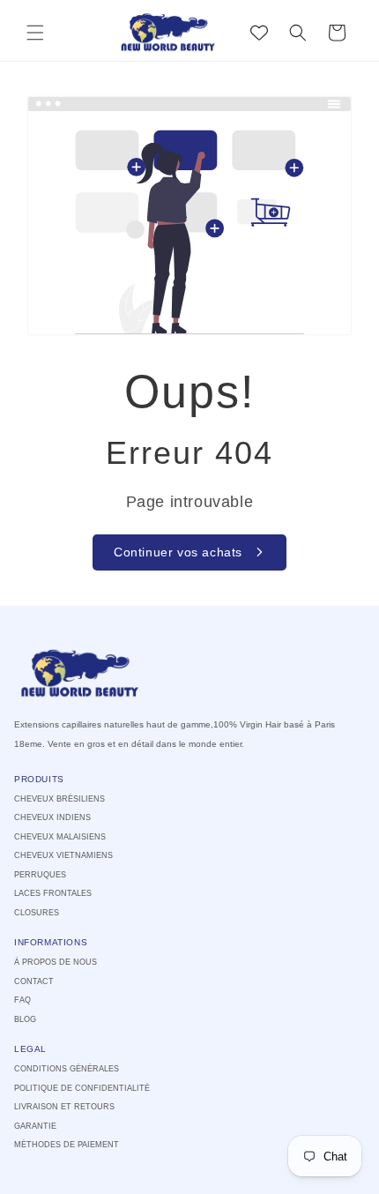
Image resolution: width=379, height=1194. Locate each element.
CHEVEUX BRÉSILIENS (59, 799)
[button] (35, 32)
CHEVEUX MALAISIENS (60, 836)
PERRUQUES (40, 874)
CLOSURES (36, 912)
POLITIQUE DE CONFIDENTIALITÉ (82, 1088)
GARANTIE (35, 1126)
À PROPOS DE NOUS (55, 962)
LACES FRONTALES (53, 893)
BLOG (25, 1019)
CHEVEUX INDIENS (52, 817)
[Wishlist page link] (259, 32)
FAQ (22, 1000)
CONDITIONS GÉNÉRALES (66, 1068)
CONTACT (34, 981)
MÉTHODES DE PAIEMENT (66, 1144)
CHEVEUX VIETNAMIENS (63, 855)
